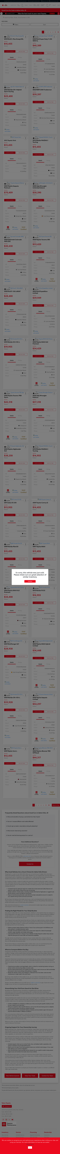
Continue (30, 581)
